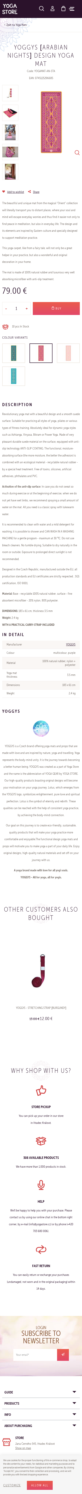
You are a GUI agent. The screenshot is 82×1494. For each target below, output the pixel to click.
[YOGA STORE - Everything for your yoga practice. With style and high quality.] (9, 9)
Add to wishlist (15, 192)
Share (36, 192)
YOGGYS (70, 644)
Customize (12, 1485)
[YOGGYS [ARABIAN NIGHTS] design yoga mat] (41, 353)
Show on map (23, 1448)
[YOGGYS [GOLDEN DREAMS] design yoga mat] (68, 353)
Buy (57, 308)
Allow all (39, 1485)
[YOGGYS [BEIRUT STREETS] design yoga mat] (13, 353)
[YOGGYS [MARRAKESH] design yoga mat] (13, 376)
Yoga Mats (21, 25)
